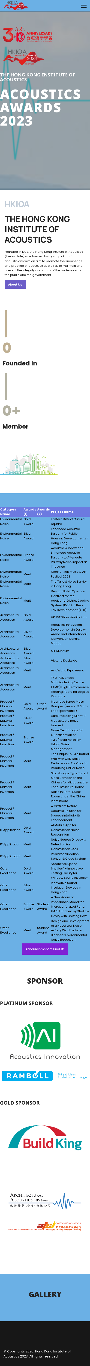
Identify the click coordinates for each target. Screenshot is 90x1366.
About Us (15, 284)
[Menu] (84, 5)
